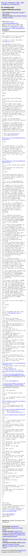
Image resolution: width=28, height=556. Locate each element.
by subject (11, 544)
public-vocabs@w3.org (18, 28)
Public (17, 2)
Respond (21, 12)
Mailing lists (11, 2)
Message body (15, 12)
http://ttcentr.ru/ (10, 368)
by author (16, 544)
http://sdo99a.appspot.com (14, 412)
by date (23, 542)
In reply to (10, 17)
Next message (17, 15)
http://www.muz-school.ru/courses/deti (13, 371)
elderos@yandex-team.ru (14, 312)
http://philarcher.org (9, 513)
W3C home (4, 2)
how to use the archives (12, 546)
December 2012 (15, 4)
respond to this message (16, 539)
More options (5, 14)
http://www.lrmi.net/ (13, 133)
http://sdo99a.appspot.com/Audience (15, 414)
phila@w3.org (14, 26)
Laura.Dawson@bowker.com (10, 23)
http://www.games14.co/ (12, 380)
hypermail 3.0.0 (22, 550)
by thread (4, 544)
